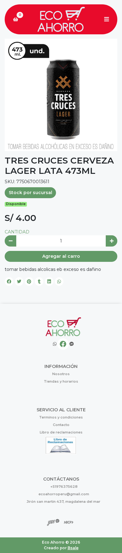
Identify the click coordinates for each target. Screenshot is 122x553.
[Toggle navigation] (106, 19)
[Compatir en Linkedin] (49, 281)
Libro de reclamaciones (61, 432)
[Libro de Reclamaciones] (61, 445)
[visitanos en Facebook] (63, 344)
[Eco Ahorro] (61, 19)
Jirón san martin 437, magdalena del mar (63, 501)
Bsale (73, 548)
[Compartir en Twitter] (19, 281)
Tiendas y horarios (61, 381)
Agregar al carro (61, 256)
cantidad (17, 232)
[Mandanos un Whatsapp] (55, 344)
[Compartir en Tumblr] (39, 281)
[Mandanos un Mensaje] (71, 344)
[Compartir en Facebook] (9, 281)
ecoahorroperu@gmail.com (63, 494)
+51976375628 (64, 486)
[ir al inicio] (63, 326)
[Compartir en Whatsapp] (59, 281)
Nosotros (61, 374)
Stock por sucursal (30, 192)
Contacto (61, 425)
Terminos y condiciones (61, 417)
